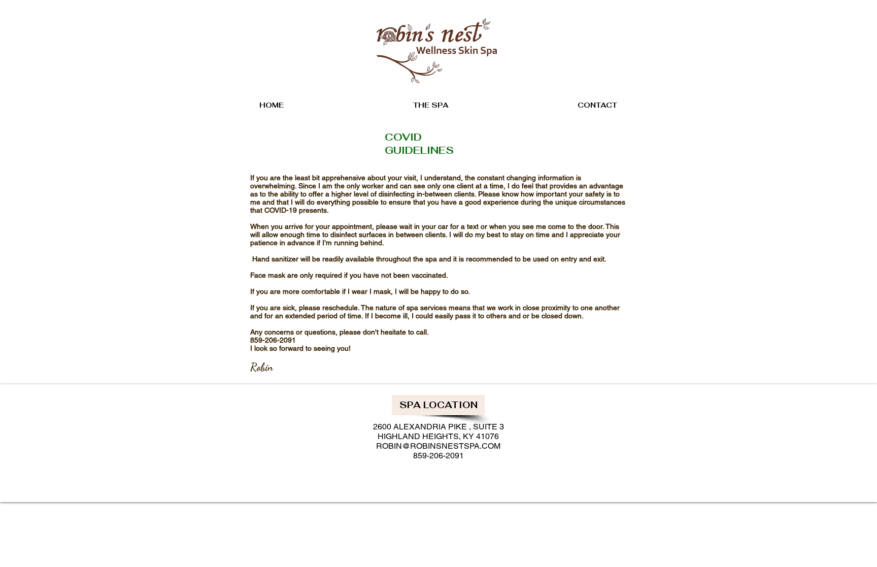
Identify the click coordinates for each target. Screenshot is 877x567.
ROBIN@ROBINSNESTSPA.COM (438, 446)
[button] (438, 405)
